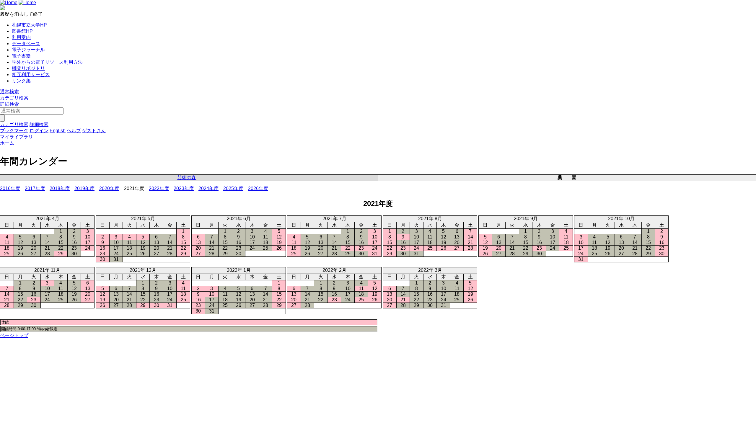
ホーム (7, 143)
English (58, 130)
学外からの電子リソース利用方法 (47, 62)
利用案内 (21, 37)
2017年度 (35, 188)
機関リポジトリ (28, 68)
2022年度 (159, 188)
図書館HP (22, 31)
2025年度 (233, 188)
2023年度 (184, 188)
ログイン (39, 130)
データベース (26, 43)
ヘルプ (74, 130)
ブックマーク (14, 130)
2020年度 (109, 188)
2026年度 (258, 188)
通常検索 (9, 91)
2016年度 (10, 188)
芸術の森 (186, 177)
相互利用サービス (31, 74)
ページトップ (14, 335)
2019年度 (84, 188)
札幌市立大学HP (29, 24)
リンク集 (21, 80)
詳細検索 (9, 104)
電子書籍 (21, 55)
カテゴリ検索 (14, 97)
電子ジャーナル (28, 49)
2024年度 (208, 188)
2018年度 (60, 188)
